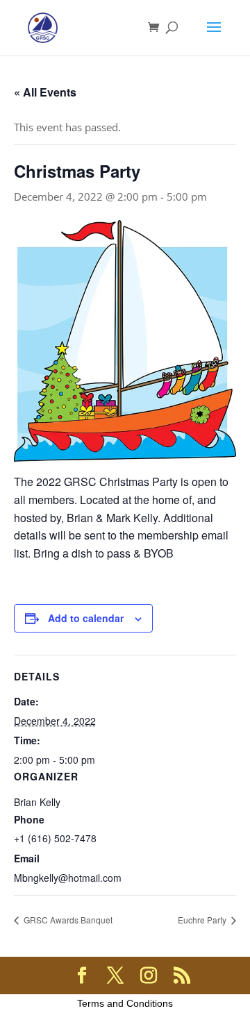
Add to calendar (86, 618)
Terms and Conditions (125, 1003)
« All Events (45, 92)
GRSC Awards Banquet (67, 920)
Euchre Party (203, 920)
